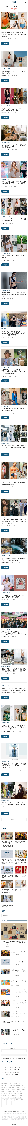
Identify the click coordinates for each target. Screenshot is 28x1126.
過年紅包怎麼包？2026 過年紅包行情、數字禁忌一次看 (20, 876)
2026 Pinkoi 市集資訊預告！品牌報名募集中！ (20, 842)
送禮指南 (3, 1074)
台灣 (3, 1089)
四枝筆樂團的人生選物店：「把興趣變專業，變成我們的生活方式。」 (7, 905)
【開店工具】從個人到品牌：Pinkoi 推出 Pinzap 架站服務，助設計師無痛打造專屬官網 (7, 861)
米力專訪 (7, 1097)
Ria (3, 450)
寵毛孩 (18, 1072)
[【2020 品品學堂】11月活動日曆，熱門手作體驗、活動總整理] (7, 870)
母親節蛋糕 (4, 1095)
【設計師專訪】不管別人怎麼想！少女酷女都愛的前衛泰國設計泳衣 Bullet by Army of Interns (13, 294)
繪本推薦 (3, 1099)
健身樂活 (3, 666)
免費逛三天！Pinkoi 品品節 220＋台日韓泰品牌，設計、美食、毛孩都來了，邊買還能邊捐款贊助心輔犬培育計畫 (19, 992)
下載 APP (19, 1111)
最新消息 (8, 367)
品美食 (2, 1072)
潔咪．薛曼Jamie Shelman (12, 1095)
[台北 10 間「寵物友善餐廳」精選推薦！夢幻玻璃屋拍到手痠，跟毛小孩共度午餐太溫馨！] (21, 854)
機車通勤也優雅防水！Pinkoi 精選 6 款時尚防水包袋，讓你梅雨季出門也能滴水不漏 (19, 1031)
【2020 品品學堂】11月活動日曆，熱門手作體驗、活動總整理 (7, 876)
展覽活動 (3, 761)
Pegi (4, 260)
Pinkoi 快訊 (3, 629)
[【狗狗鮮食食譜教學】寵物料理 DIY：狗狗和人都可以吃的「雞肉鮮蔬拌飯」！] (7, 884)
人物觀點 (3, 443)
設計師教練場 (3, 328)
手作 (17, 1091)
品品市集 (7, 1089)
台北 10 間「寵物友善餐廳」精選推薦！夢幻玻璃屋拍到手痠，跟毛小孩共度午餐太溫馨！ (20, 861)
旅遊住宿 (3, 555)
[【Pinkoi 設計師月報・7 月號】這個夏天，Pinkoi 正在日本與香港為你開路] (5, 982)
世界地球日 (18, 1087)
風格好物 (3, 68)
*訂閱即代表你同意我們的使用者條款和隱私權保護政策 (13, 1058)
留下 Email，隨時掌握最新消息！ (8, 1048)
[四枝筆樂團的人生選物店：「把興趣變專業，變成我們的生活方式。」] (7, 898)
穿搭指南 (3, 105)
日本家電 (3, 1093)
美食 (8, 1099)
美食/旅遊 (8, 555)
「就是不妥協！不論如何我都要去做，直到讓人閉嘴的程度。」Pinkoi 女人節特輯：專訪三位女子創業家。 (13, 521)
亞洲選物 (8, 68)
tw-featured (11, 1087)
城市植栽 (12, 1089)
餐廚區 (7, 1069)
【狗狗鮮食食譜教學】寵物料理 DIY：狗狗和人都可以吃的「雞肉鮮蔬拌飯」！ (7, 891)
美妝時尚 (8, 105)
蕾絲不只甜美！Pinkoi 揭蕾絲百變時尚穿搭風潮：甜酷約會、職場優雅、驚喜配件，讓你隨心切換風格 (19, 1013)
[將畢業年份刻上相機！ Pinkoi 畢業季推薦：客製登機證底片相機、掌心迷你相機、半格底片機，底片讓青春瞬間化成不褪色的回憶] (5, 1003)
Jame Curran (16, 1083)
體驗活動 (9, 1074)
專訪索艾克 (4, 1091)
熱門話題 (3, 367)
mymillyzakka (5, 1085)
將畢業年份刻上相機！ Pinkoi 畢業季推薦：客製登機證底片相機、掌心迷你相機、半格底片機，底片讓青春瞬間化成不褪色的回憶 (19, 1003)
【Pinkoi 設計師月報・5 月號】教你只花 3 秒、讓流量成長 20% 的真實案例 (14, 1022)
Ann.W (4, 413)
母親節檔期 (20, 1093)
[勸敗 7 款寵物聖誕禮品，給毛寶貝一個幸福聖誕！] (21, 884)
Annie (4, 223)
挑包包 (2, 1067)
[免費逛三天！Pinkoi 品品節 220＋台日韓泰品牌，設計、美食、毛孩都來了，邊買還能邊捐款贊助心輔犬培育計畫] (5, 992)
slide (11, 1085)
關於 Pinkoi (10, 1111)
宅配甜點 (17, 1089)
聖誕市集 (12, 1099)
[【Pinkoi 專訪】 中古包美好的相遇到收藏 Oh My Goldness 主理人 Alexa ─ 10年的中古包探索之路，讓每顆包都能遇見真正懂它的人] (7, 836)
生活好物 (3, 685)
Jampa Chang (6, 75)
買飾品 (7, 1067)
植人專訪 (8, 1093)
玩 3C (18, 1069)
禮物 (3, 1097)
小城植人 (9, 1091)
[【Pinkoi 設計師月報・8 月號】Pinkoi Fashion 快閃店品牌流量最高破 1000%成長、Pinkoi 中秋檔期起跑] (5, 971)
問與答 (14, 1111)
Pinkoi (4, 38)
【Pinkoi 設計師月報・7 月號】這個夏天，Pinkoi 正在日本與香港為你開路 (19, 982)
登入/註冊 (23, 1111)
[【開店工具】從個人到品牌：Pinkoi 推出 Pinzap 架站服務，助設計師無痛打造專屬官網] (7, 854)
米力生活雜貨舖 (13, 1097)
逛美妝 (7, 1072)
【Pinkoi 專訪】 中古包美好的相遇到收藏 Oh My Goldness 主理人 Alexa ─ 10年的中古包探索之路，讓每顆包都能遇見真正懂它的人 (7, 844)
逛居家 (2, 1069)
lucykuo (4, 376)
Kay (4, 525)
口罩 (23, 1087)
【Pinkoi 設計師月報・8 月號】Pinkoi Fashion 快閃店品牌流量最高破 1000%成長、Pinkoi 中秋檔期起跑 (13, 333)
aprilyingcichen (6, 562)
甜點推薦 (21, 1095)
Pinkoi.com (5, 1111)
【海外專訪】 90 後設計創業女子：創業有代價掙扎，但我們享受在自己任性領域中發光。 (13, 804)
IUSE (10, 1083)
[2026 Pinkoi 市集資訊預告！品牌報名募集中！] (21, 836)
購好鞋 (18, 1067)
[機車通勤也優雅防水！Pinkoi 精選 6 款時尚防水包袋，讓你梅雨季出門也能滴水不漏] (5, 1032)
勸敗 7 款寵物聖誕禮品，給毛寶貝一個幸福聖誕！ (20, 890)
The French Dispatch (18, 1085)
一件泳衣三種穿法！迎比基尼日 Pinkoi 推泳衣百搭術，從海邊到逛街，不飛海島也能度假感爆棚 (13, 34)
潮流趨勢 (3, 179)
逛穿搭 (13, 1067)
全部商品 (16, 1074)
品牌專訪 (8, 443)
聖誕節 (17, 1099)
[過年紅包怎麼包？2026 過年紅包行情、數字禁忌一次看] (21, 870)
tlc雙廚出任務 (4, 1087)
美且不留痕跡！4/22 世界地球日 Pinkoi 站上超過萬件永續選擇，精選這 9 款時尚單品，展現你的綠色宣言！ (13, 371)
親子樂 (13, 1072)
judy (4, 486)
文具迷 (13, 1069)
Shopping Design (7, 692)
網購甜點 (19, 1097)
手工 (21, 1091)
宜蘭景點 (22, 1089)
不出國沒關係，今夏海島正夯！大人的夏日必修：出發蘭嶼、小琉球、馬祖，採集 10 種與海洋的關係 (13, 765)
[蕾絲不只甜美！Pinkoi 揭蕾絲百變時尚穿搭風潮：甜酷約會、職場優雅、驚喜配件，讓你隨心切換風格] (5, 1014)
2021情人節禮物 (5, 1083)
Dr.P (4, 337)
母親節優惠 (14, 1093)
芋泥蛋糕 (21, 1099)
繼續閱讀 (5, 43)
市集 (13, 1091)
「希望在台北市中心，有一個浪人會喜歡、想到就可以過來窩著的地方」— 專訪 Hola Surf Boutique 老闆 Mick (13, 727)
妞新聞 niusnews (6, 186)
